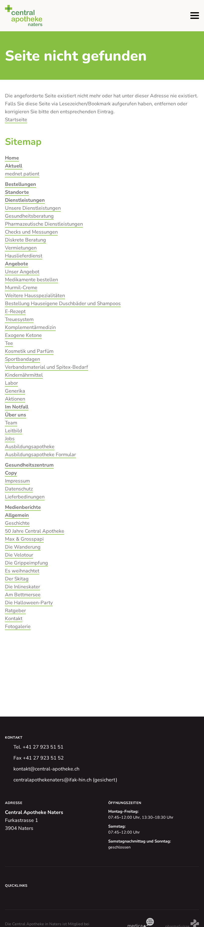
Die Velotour (19, 555)
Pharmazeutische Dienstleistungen (44, 224)
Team (11, 422)
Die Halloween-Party (29, 602)
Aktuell (13, 165)
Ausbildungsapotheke (29, 446)
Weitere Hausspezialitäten (35, 295)
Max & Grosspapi (24, 539)
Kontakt (13, 618)
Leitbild (13, 430)
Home (12, 158)
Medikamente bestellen (31, 279)
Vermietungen (21, 247)
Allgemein (17, 515)
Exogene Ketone (23, 335)
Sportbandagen (22, 359)
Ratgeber (15, 610)
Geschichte (17, 523)
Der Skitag (17, 578)
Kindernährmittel (24, 375)
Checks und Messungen (31, 232)
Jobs (10, 438)
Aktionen (15, 399)
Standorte (17, 192)
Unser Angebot (22, 271)
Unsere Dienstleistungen (33, 208)
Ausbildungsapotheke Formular (40, 454)
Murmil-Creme (21, 287)
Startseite (16, 119)
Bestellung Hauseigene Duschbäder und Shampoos (63, 303)
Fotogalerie (18, 626)
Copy (11, 473)
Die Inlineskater (22, 586)
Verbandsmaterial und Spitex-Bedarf (46, 367)
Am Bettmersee (23, 594)
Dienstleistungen (25, 200)
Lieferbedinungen (25, 496)
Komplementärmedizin (30, 327)
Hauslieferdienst (23, 255)
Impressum (17, 481)
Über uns (15, 414)
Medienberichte (23, 507)
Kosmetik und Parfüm (29, 351)
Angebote (16, 263)
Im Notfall (16, 406)
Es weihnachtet (22, 570)
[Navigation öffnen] (194, 15)
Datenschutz (19, 488)
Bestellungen (20, 184)
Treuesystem (19, 319)
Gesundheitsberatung (29, 216)
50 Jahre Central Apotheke (34, 531)
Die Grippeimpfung (26, 563)
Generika (15, 391)
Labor (11, 383)
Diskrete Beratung (25, 240)
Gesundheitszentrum (29, 465)
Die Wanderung (23, 547)
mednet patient (22, 173)
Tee (9, 343)
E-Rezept (15, 311)
